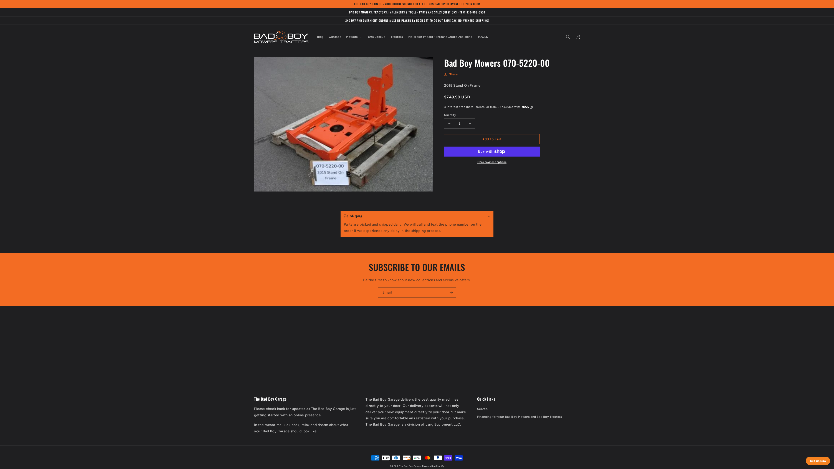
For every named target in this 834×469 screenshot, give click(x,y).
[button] (353, 36)
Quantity (450, 115)
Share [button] (453, 74)
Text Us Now (818, 460)
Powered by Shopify (433, 466)
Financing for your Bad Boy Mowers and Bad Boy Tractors (519, 417)
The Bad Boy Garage (410, 466)
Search (482, 409)
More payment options (491, 161)
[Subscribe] (451, 292)
